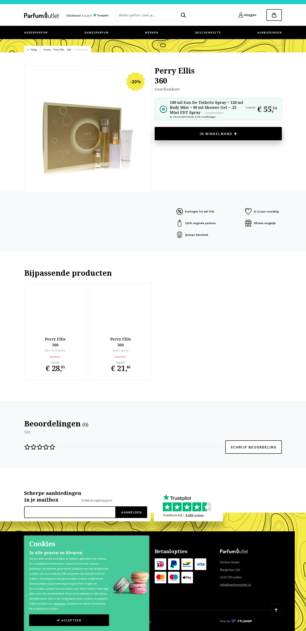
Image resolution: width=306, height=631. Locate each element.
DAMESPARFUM (97, 32)
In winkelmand (216, 133)
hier (106, 588)
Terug (33, 49)
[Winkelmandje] (274, 15)
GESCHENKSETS (208, 32)
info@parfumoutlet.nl (235, 585)
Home (47, 49)
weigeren (60, 603)
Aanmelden (131, 512)
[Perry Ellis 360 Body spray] (120, 310)
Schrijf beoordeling (253, 447)
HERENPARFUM (36, 32)
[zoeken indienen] (183, 15)
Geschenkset (81, 49)
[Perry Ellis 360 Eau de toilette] (55, 310)
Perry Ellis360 (55, 342)
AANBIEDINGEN (269, 32)
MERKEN (151, 32)
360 (69, 49)
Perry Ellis (58, 49)
